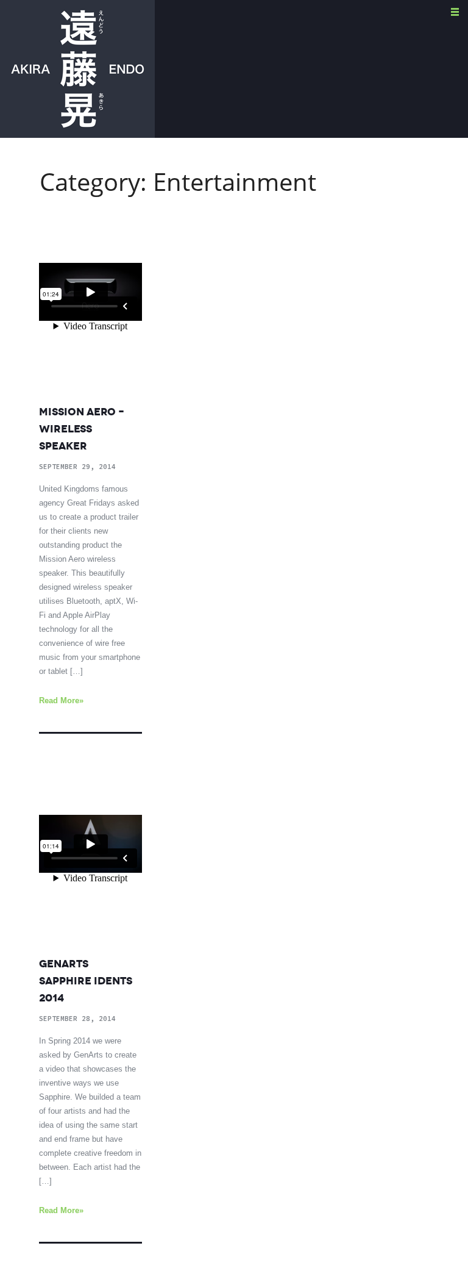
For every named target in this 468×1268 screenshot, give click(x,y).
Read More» (61, 700)
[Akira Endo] (77, 68)
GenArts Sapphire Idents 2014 (85, 981)
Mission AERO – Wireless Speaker (81, 429)
